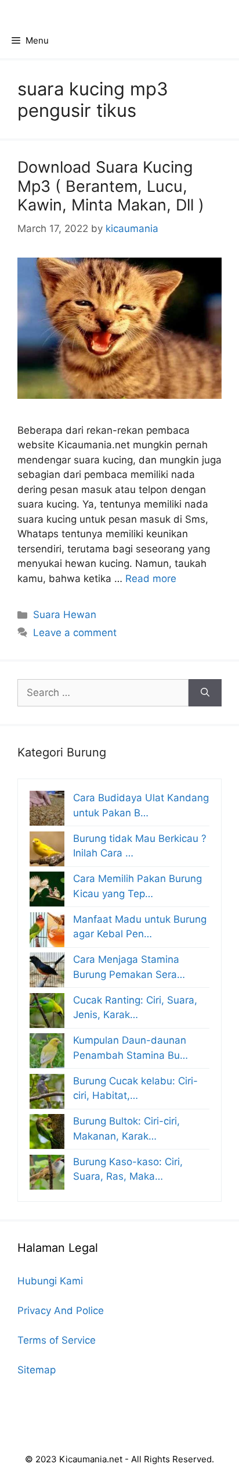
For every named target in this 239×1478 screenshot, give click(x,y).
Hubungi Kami (50, 1281)
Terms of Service (56, 1340)
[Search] (205, 693)
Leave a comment (75, 632)
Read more (150, 578)
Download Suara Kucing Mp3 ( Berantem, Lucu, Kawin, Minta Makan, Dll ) (110, 186)
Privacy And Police (60, 1310)
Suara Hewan (64, 614)
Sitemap (36, 1370)
